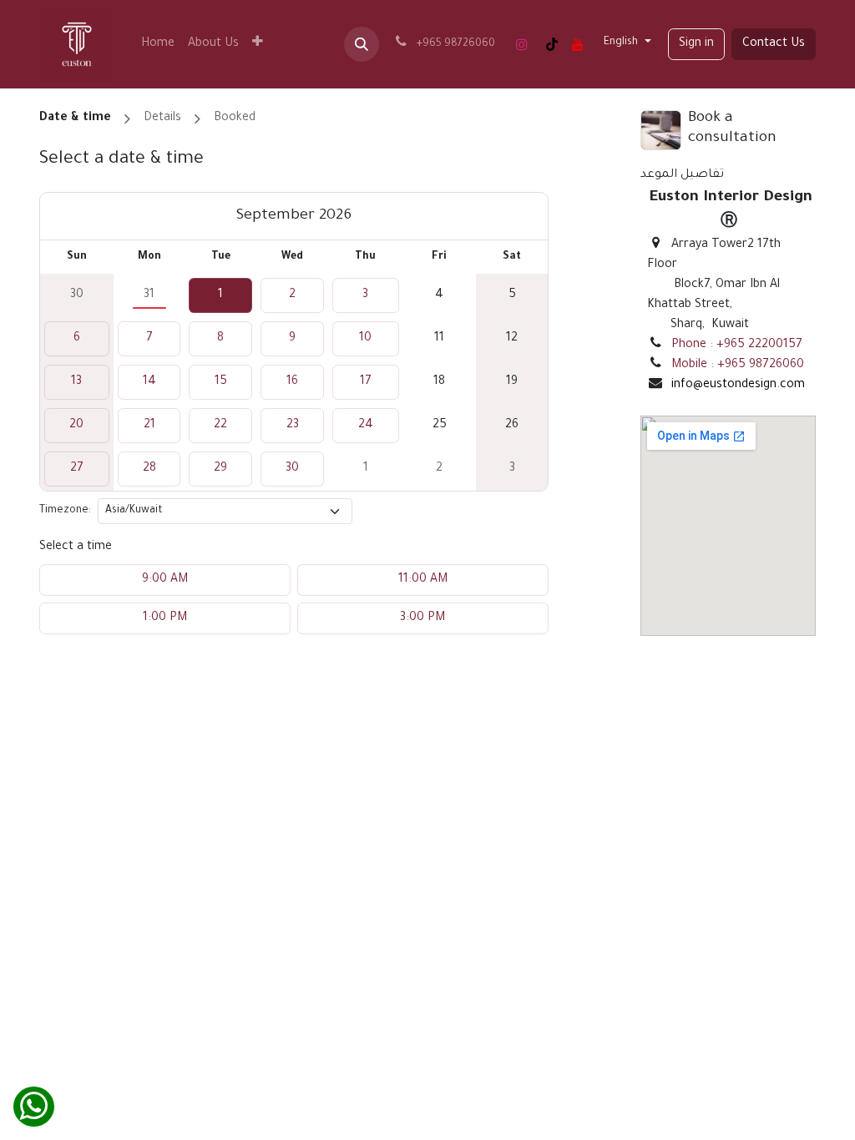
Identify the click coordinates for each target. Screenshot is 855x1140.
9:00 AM (165, 580)
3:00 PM (422, 618)
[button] (361, 44)
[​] (521, 44)
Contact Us (773, 44)
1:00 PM (165, 618)
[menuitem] (157, 44)
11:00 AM (423, 580)
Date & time (75, 118)
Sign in (696, 44)
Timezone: (65, 511)
